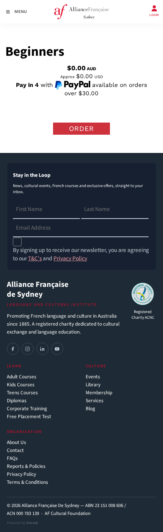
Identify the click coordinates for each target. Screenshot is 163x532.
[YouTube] (57, 349)
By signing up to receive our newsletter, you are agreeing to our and (81, 254)
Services (94, 401)
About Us (16, 442)
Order (81, 128)
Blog (90, 409)
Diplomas (17, 401)
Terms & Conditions (27, 482)
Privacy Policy (21, 474)
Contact (15, 450)
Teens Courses (22, 393)
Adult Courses (21, 377)
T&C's (35, 258)
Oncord (32, 523)
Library (93, 385)
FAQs (12, 458)
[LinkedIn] (42, 349)
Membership (99, 393)
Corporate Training (27, 409)
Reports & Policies (26, 466)
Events (93, 377)
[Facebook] (13, 349)
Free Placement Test (29, 417)
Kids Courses (20, 385)
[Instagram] (28, 349)
